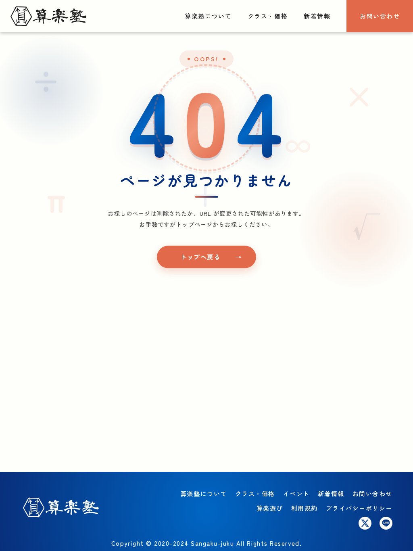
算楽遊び (270, 507)
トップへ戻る (200, 256)
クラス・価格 (268, 15)
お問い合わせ (380, 15)
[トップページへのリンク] (48, 16)
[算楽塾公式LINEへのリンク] (386, 523)
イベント (296, 493)
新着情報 (317, 15)
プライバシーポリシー (359, 507)
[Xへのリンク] (365, 523)
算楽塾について (208, 15)
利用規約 (304, 507)
